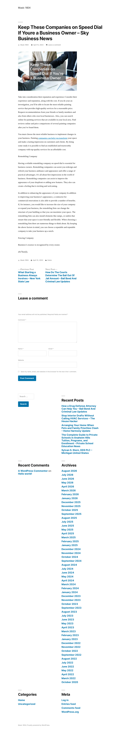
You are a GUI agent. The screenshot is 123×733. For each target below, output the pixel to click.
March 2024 (69, 584)
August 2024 (69, 564)
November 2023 (71, 600)
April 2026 (68, 486)
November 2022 (71, 646)
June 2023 (68, 619)
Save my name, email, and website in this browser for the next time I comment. (49, 372)
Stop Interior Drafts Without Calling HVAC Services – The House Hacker (78, 418)
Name (20, 349)
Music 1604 (24, 7)
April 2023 (68, 627)
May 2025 (67, 529)
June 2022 (68, 666)
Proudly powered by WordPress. (38, 725)
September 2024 (71, 560)
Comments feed (71, 707)
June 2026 (68, 478)
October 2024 (70, 556)
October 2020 (70, 682)
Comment (22, 320)
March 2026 (69, 490)
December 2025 (71, 502)
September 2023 (71, 607)
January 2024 (70, 592)
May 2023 (67, 623)
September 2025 (71, 513)
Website (21, 360)
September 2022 (71, 654)
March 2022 (69, 678)
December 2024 (71, 549)
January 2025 (70, 545)
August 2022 (69, 658)
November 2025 (71, 506)
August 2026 (69, 470)
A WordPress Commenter (33, 470)
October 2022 (70, 650)
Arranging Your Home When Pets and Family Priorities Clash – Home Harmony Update (80, 428)
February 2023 (70, 635)
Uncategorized (26, 704)
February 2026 (70, 494)
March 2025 (69, 537)
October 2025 (70, 510)
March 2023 (69, 631)
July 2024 (67, 568)
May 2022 (67, 670)
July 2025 (67, 521)
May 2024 (67, 576)
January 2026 (70, 498)
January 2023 (70, 639)
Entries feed (69, 704)
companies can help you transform (52, 138)
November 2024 (71, 553)
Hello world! (25, 473)
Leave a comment (54, 45)
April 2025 (68, 533)
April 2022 (68, 674)
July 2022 (67, 662)
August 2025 (69, 517)
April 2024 (68, 580)
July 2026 (67, 474)
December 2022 (71, 643)
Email (51, 349)
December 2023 (71, 596)
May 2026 (67, 482)
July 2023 (67, 615)
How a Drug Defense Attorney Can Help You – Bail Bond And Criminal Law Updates (79, 408)
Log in (65, 700)
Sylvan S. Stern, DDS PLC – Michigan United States (77, 451)
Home (49, 260)
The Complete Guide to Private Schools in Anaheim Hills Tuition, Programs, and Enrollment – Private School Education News (80, 440)
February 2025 (70, 541)
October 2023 (70, 603)
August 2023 (69, 611)
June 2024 (68, 572)
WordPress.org (70, 711)
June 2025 (68, 525)
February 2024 (70, 588)
